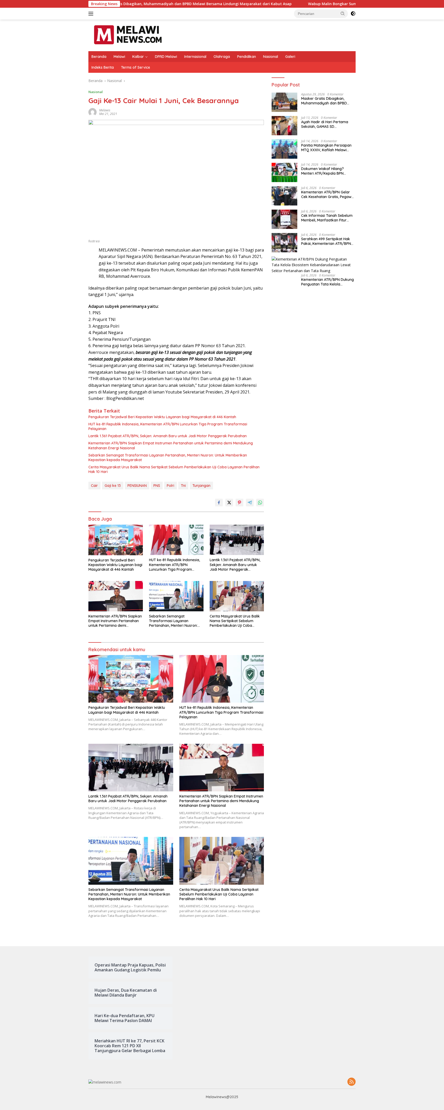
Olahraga (222, 56)
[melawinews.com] (127, 34)
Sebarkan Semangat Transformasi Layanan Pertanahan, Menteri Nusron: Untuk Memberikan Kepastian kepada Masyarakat (167, 457)
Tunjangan (201, 485)
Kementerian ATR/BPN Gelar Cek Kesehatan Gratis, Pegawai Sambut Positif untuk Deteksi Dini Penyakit (328, 194)
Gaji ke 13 (113, 485)
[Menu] (91, 13)
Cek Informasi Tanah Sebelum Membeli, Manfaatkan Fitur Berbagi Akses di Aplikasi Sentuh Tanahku (327, 217)
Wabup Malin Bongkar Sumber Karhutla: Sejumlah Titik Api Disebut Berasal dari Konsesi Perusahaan (336, 4)
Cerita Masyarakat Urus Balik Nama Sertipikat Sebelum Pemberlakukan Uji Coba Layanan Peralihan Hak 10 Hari (174, 469)
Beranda (98, 56)
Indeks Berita (102, 67)
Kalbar (138, 56)
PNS (156, 485)
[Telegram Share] (250, 502)
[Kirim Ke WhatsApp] (260, 502)
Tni (183, 485)
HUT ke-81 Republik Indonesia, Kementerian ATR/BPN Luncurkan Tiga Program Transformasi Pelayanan (167, 426)
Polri (170, 485)
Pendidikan (246, 56)
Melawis (104, 110)
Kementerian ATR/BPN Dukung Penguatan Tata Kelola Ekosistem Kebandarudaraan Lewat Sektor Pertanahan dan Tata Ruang (327, 282)
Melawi (119, 56)
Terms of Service (135, 67)
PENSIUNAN (137, 485)
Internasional (195, 56)
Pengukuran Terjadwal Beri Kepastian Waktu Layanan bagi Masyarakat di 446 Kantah (162, 417)
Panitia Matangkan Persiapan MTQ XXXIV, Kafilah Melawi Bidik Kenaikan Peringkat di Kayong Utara (326, 147)
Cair (94, 485)
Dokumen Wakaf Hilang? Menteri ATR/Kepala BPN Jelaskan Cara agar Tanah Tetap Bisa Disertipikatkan (324, 171)
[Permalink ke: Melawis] (92, 111)
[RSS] (351, 1082)
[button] (343, 13)
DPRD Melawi (166, 56)
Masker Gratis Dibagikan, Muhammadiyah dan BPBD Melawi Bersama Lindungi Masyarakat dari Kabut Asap (131, 4)
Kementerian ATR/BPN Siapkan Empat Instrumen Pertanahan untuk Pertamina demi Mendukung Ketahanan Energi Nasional (170, 445)
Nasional (270, 56)
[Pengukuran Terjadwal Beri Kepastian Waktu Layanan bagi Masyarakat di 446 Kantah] (115, 540)
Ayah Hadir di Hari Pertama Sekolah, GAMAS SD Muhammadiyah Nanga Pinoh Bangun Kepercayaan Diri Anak (328, 124)
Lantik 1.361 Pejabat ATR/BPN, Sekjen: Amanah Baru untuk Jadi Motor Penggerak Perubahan (167, 436)
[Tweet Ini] (229, 502)
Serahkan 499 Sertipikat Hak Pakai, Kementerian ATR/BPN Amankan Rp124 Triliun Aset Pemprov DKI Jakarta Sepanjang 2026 (326, 241)
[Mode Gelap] (353, 13)
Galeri (290, 56)
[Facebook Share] (219, 502)
